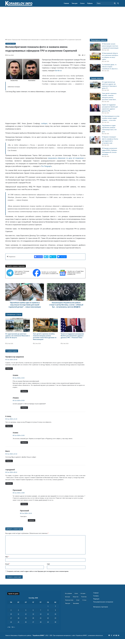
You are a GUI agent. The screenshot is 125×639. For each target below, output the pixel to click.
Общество (75, 596)
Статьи (82, 3)
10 (11, 614)
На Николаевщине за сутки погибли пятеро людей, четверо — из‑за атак (110, 118)
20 (33, 618)
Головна (96, 596)
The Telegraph (46, 166)
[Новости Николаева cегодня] (18, 3)
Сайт (48, 564)
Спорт (78, 600)
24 (11, 622)
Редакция (96, 599)
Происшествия (16, 39)
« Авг (8, 627)
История (83, 593)
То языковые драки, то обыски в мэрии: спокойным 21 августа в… (110, 66)
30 (55, 622)
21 (40, 618)
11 (18, 614)
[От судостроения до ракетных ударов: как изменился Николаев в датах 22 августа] (17, 325)
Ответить (9, 368)
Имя (7, 556)
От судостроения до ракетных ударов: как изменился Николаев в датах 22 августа (17, 335)
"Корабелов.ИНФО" (38, 635)
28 (40, 622)
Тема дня (74, 3)
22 (48, 618)
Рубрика (89, 3)
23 (55, 618)
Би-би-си (58, 70)
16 (55, 614)
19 (25, 618)
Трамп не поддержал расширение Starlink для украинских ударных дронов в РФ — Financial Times (72, 335)
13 (33, 614)
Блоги (76, 593)
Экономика (76, 603)
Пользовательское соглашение (103, 602)
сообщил (44, 123)
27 (33, 622)
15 (48, 614)
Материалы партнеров (100, 607)
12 (25, 614)
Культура (67, 596)
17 (11, 618)
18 (18, 618)
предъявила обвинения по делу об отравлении (66, 158)
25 (18, 622)
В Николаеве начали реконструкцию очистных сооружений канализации (110, 46)
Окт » (13, 627)
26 (25, 622)
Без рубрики (68, 593)
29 (48, 622)
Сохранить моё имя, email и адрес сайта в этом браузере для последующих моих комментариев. (38, 571)
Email (7, 564)
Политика (84, 596)
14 (40, 614)
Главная (66, 3)
